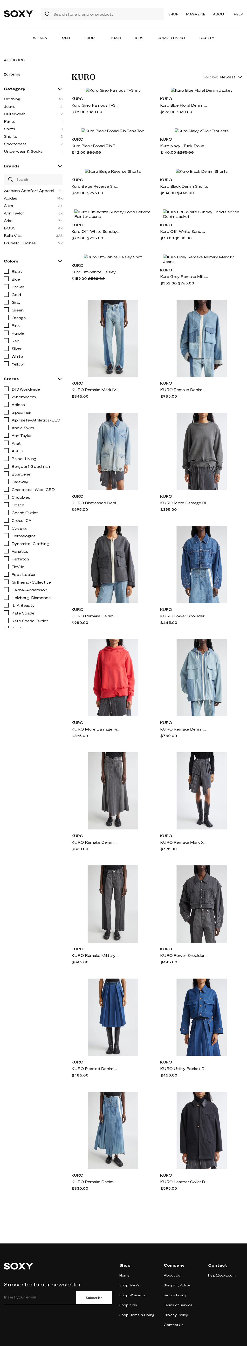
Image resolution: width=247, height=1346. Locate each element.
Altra (8, 205)
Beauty (206, 38)
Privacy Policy (176, 1315)
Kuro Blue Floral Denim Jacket (184, 105)
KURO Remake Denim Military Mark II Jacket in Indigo (184, 389)
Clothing (12, 99)
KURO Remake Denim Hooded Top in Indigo (184, 729)
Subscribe (94, 1298)
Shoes (90, 38)
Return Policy (175, 1295)
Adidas (10, 198)
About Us (172, 1275)
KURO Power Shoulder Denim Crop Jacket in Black (184, 955)
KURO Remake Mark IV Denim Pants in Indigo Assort (95, 389)
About (219, 14)
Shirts (9, 128)
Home (124, 1275)
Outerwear (14, 113)
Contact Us (174, 1325)
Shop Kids (128, 1305)
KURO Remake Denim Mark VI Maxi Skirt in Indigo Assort (95, 1181)
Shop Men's (129, 1285)
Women (40, 38)
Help (238, 14)
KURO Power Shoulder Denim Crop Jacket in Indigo (184, 616)
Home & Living (171, 38)
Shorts (10, 136)
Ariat (8, 220)
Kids (139, 38)
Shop (173, 14)
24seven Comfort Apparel (29, 190)
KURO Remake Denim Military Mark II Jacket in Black (95, 616)
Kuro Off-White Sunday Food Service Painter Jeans (95, 231)
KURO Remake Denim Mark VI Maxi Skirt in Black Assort (95, 842)
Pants (9, 121)
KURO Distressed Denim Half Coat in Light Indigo (95, 502)
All (6, 59)
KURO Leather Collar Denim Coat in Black (184, 1181)
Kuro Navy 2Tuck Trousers (184, 145)
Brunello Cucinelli (20, 243)
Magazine (195, 14)
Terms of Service (178, 1305)
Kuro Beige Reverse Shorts (95, 186)
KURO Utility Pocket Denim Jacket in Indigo (184, 1068)
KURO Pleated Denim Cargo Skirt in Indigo (95, 1068)
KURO (77, 98)
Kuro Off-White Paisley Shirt (95, 271)
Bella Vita (12, 235)
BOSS (9, 228)
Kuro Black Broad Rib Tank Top (95, 145)
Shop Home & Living (136, 1315)
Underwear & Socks (23, 151)
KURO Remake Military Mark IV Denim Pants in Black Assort (95, 955)
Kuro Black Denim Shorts (184, 186)
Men (66, 38)
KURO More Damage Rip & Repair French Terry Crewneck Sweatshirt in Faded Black (184, 502)
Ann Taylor (14, 213)
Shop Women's (132, 1295)
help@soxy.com (222, 1275)
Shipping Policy (177, 1285)
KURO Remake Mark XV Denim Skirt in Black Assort (184, 842)
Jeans (9, 106)
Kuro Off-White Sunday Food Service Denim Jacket (184, 231)
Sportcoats (15, 143)
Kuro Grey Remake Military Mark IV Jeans (184, 276)
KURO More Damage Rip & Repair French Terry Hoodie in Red (95, 729)
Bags (116, 38)
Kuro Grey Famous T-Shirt (95, 105)
